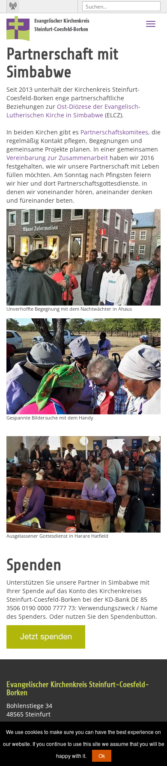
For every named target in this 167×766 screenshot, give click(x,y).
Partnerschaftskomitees (114, 132)
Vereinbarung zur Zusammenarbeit (57, 158)
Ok (101, 755)
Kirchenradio (12, 6)
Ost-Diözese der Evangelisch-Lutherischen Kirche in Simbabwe (73, 110)
